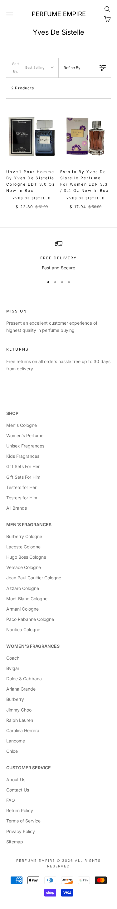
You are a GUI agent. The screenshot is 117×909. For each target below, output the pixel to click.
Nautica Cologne (23, 629)
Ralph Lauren (19, 720)
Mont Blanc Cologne (26, 598)
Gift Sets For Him (23, 477)
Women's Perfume (24, 435)
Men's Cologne (21, 425)
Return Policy (19, 810)
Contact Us (17, 789)
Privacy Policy (20, 831)
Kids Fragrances (22, 456)
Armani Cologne (22, 609)
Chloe (12, 751)
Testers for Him (21, 497)
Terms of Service (23, 820)
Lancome (15, 740)
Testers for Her (21, 487)
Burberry (15, 699)
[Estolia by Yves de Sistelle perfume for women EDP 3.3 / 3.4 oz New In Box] (85, 136)
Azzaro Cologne (22, 588)
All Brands (16, 508)
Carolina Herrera (22, 730)
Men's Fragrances (28, 524)
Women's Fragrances (33, 646)
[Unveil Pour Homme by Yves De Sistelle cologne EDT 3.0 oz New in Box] (31, 136)
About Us (15, 779)
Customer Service (28, 767)
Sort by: (28, 67)
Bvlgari (13, 668)
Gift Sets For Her (23, 466)
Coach (12, 658)
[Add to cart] (50, 156)
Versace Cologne (23, 567)
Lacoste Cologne (23, 546)
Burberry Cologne (24, 536)
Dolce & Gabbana (24, 678)
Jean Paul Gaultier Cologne (33, 577)
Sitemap (14, 841)
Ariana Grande (21, 689)
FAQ (10, 800)
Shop (12, 413)
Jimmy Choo (19, 709)
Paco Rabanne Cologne (30, 619)
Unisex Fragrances (25, 445)
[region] (58, 255)
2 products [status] (22, 88)
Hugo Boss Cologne (26, 557)
